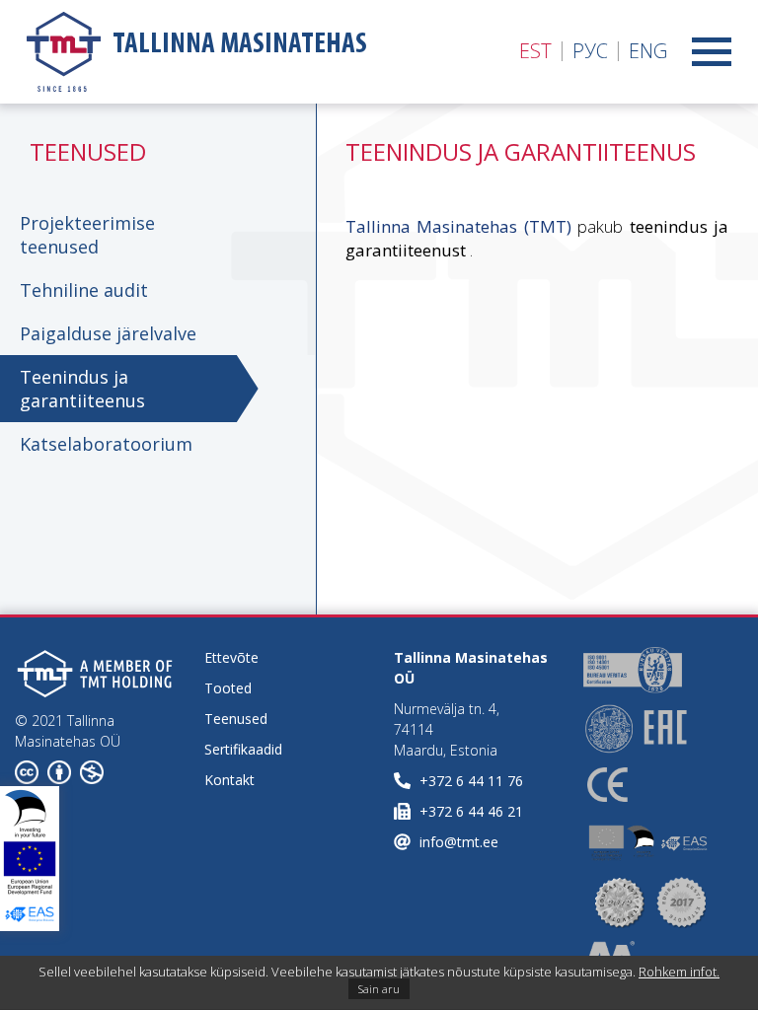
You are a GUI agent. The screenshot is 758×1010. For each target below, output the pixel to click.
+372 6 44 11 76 (471, 780)
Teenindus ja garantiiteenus (82, 388)
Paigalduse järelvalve (108, 333)
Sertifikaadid (243, 749)
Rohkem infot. (679, 971)
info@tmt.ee (458, 841)
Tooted (228, 688)
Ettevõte (231, 657)
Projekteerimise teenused (87, 234)
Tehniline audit (84, 290)
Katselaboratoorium (106, 444)
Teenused (235, 718)
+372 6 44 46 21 (471, 811)
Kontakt (229, 779)
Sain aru (379, 988)
